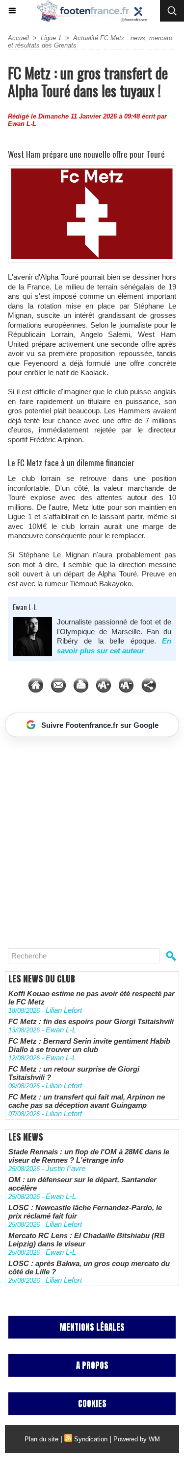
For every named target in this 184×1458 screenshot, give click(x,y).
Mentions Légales (92, 1327)
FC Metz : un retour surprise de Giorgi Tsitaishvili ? (73, 1073)
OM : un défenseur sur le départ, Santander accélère (82, 1183)
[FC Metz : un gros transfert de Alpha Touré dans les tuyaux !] (92, 169)
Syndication (90, 1439)
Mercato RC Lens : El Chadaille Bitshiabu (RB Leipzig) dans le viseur (86, 1239)
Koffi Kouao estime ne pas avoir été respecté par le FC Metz (91, 997)
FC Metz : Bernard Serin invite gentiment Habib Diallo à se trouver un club (89, 1045)
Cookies (92, 1403)
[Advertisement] (87, 839)
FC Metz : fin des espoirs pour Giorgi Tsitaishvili (91, 1021)
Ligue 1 (51, 38)
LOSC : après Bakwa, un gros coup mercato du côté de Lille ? (89, 1267)
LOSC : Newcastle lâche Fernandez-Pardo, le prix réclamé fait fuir (85, 1211)
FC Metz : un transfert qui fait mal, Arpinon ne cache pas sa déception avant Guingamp (86, 1101)
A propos (92, 1365)
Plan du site (41, 1439)
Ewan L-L (22, 123)
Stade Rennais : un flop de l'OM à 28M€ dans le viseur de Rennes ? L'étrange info (88, 1155)
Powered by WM (136, 1439)
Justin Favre (65, 1168)
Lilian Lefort (64, 1010)
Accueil (18, 38)
